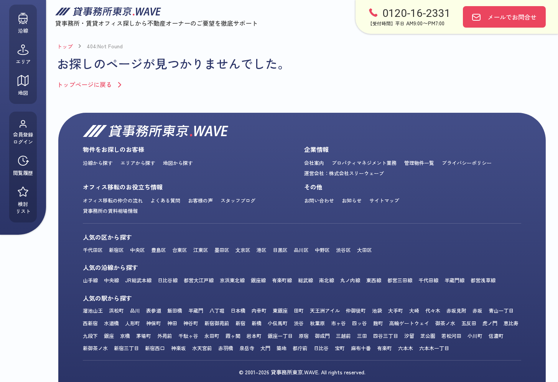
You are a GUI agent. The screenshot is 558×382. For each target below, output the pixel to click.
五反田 (468, 323)
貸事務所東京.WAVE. (295, 372)
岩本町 (254, 335)
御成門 (322, 335)
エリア (23, 61)
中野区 (322, 250)
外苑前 (164, 335)
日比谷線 (168, 280)
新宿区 (116, 250)
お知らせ (352, 200)
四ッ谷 (359, 323)
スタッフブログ (238, 200)
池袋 (377, 310)
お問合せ (512, 16)
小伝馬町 (278, 323)
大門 (265, 348)
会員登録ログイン (23, 138)
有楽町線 (282, 280)
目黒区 (280, 250)
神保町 (153, 323)
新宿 (240, 323)
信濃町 (496, 335)
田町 (299, 310)
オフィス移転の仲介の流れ (113, 200)
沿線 (23, 30)
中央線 (111, 280)
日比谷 (321, 348)
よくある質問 (165, 200)
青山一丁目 (501, 310)
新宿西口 (155, 348)
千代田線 (428, 280)
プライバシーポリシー (467, 162)
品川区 (301, 250)
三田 (362, 335)
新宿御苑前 (216, 323)
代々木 (432, 310)
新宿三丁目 (126, 348)
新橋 (257, 323)
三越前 (343, 335)
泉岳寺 (246, 348)
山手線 (90, 280)
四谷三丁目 (385, 335)
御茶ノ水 (445, 323)
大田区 (364, 250)
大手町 (395, 310)
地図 (23, 92)
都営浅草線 (483, 280)
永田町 (211, 335)
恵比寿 (511, 323)
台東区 (179, 250)
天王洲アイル (325, 310)
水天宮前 (202, 348)
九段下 (90, 335)
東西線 (373, 280)
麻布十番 (361, 348)
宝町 (340, 348)
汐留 (409, 335)
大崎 (414, 310)
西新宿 (90, 323)
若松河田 (451, 335)
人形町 (132, 323)
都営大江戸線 (199, 280)
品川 (135, 310)
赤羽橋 (225, 348)
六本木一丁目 (434, 348)
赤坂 (477, 310)
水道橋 (111, 323)
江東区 (200, 250)
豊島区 (158, 250)
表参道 (153, 310)
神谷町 (190, 323)
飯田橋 (174, 310)
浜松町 (116, 310)
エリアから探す (137, 162)
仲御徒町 (356, 310)
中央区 (137, 250)
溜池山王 (93, 310)
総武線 (305, 280)
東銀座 (280, 310)
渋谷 (299, 323)
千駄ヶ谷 (188, 335)
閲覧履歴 (23, 172)
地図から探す (178, 162)
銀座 (109, 335)
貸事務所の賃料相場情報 (110, 210)
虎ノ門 (489, 323)
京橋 (125, 335)
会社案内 (314, 162)
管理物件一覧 (419, 162)
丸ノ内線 (350, 280)
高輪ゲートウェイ (409, 323)
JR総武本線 (138, 280)
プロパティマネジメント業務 (364, 162)
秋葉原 (317, 323)
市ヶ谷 (338, 323)
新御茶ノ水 (95, 348)
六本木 (405, 348)
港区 (262, 250)
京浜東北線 (232, 280)
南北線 (326, 280)
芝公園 (427, 335)
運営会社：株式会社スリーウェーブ (344, 173)
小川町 (474, 335)
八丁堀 (216, 310)
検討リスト (23, 207)
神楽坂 (178, 348)
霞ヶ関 (233, 335)
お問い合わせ (319, 200)
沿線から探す (98, 162)
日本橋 (237, 310)
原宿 (304, 335)
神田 (172, 323)
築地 (281, 348)
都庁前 (300, 348)
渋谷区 (343, 250)
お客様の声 (200, 200)
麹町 (378, 323)
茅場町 (143, 335)
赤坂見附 (456, 310)
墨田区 (221, 250)
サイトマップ (384, 200)
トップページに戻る (84, 84)
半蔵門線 (454, 280)
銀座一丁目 (280, 335)
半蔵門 (195, 310)
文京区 (242, 250)
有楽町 (384, 348)
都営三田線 (399, 280)
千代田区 (93, 250)
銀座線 (258, 280)
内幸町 (259, 310)
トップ (65, 46)
